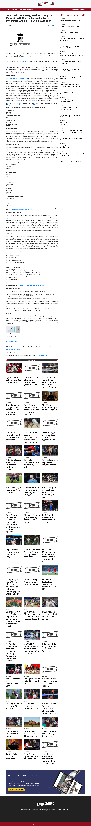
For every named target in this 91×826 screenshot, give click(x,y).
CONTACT (30, 9)
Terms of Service (32, 815)
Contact (61, 815)
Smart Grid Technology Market (18, 78)
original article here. (43, 355)
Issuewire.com (24, 61)
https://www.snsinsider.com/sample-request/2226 (21, 105)
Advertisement (53, 815)
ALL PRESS (23, 9)
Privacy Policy (42, 815)
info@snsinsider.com (11, 341)
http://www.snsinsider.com (13, 349)
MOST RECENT (15, 9)
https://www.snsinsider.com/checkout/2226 (31, 285)
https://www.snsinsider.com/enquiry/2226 (23, 209)
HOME (8, 9)
